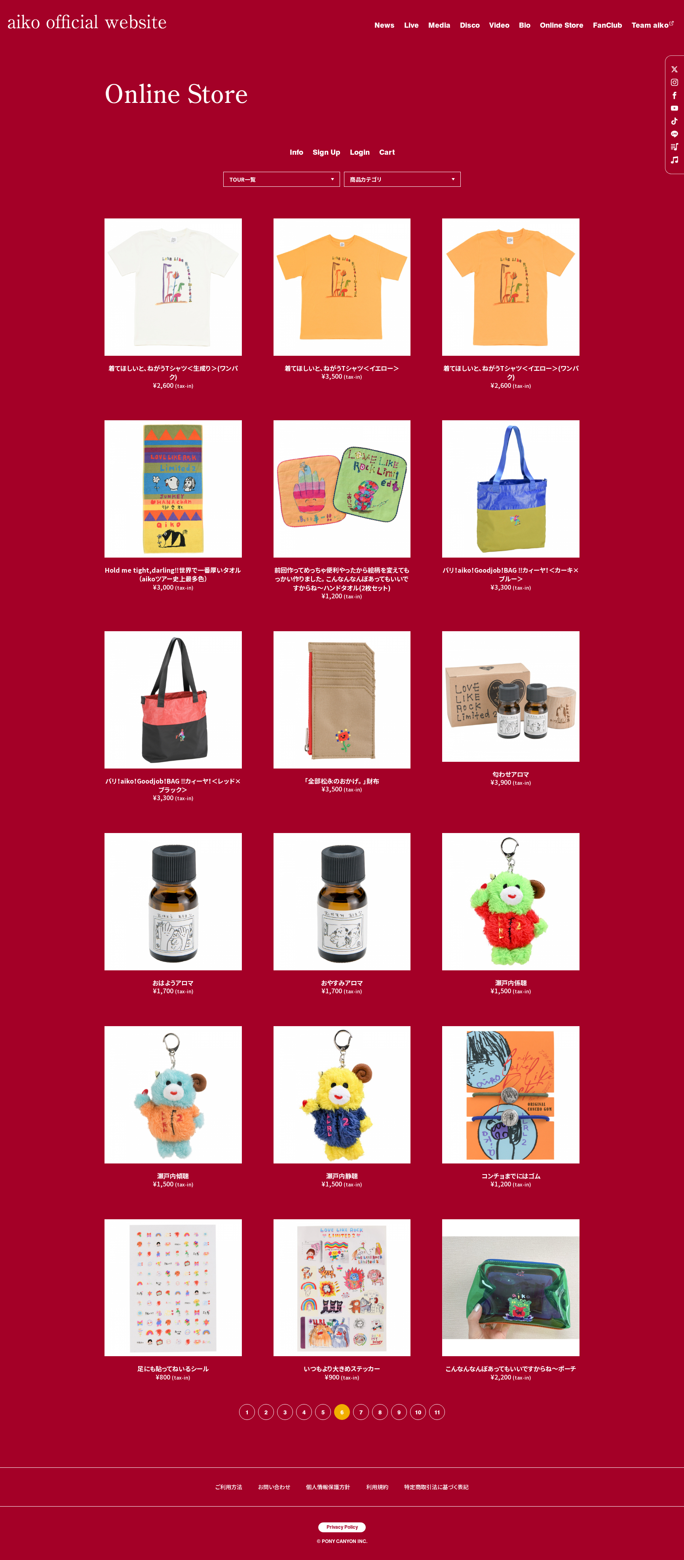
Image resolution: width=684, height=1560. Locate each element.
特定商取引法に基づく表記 (436, 1487)
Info (296, 152)
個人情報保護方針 (328, 1487)
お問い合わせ (274, 1487)
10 (418, 1412)
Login (360, 152)
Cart (387, 152)
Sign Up (326, 152)
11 (437, 1412)
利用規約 (377, 1487)
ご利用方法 (228, 1487)
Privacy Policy (342, 1527)
